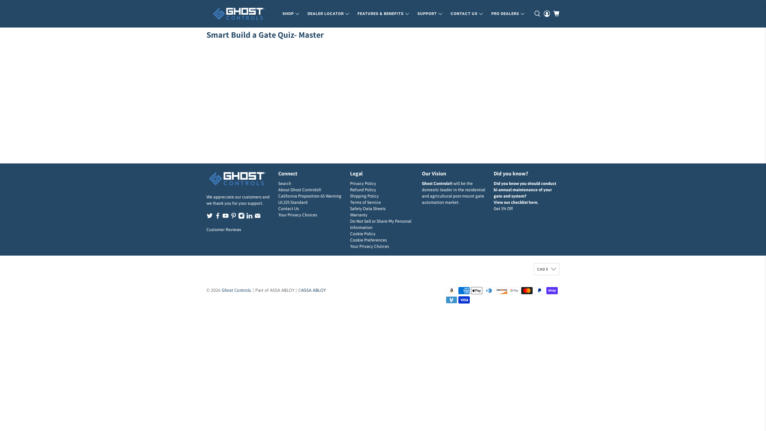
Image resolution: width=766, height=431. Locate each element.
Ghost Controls (236, 290)
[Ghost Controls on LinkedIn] (249, 217)
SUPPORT (427, 13)
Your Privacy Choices (297, 215)
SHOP (288, 13)
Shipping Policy (364, 196)
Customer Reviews (223, 229)
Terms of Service (365, 202)
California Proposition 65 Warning (309, 196)
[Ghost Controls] (240, 13)
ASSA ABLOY (313, 290)
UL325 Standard (293, 202)
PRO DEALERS (505, 13)
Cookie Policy (363, 233)
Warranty (358, 215)
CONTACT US (464, 13)
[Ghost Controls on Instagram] (241, 217)
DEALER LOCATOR (326, 13)
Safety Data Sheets (368, 208)
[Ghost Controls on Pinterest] (233, 217)
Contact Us (288, 208)
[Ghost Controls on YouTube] (225, 217)
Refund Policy (363, 189)
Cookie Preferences (368, 240)
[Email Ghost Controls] (257, 217)
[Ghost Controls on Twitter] (209, 217)
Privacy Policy (363, 183)
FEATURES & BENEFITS (381, 13)
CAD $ (542, 269)
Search (284, 183)
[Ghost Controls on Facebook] (218, 217)
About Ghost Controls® (299, 189)
